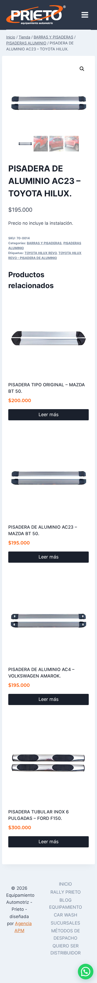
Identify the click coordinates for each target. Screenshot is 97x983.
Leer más (48, 414)
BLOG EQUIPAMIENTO (65, 904)
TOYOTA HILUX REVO (41, 253)
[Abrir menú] (85, 14)
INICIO (65, 884)
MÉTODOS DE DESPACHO (65, 934)
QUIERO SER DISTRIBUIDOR (65, 949)
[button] (82, 69)
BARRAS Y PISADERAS (44, 243)
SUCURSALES (65, 923)
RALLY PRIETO (65, 892)
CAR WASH (65, 915)
